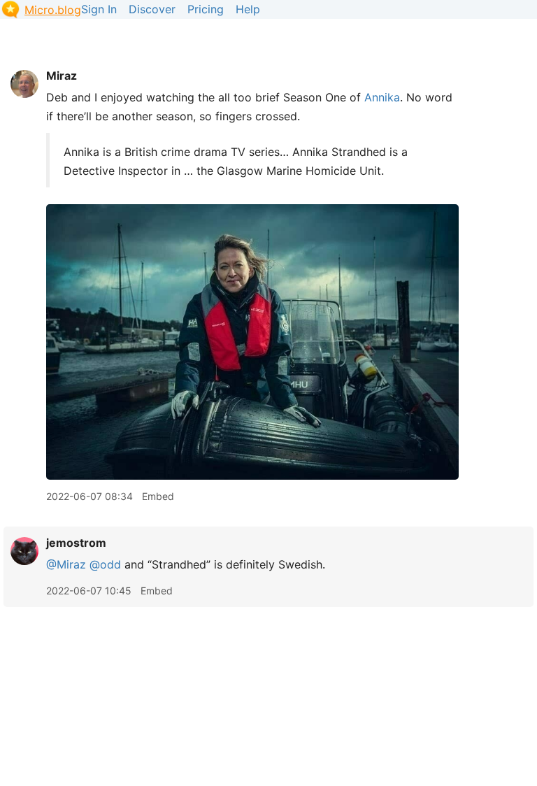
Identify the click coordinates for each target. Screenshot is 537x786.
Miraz (61, 76)
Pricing (205, 9)
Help (248, 9)
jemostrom (76, 543)
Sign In (99, 9)
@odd (105, 564)
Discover (152, 9)
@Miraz (66, 564)
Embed (158, 496)
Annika (382, 97)
